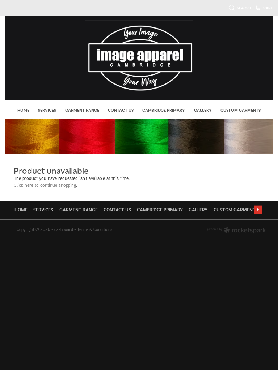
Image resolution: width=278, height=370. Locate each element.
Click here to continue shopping (45, 185)
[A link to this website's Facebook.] (258, 210)
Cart (267, 7)
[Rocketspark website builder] (236, 231)
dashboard (63, 229)
